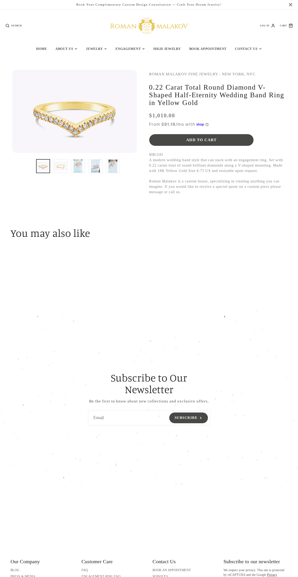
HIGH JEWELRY (167, 49)
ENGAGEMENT (128, 49)
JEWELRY (94, 49)
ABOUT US (64, 49)
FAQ (84, 570)
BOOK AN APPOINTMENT (171, 570)
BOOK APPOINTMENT (208, 49)
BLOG (14, 570)
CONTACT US (246, 49)
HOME (41, 49)
